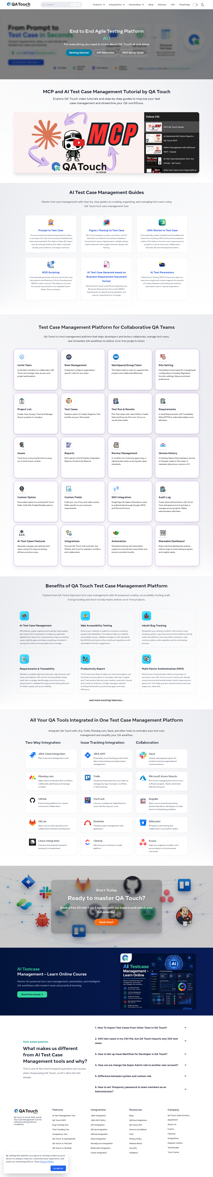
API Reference (105, 52)
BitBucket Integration (101, 1148)
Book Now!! (106, 922)
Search (63, 4)
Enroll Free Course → (32, 994)
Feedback (133, 1152)
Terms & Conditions (138, 1129)
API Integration (98, 1125)
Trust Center (173, 1152)
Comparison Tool (59, 1134)
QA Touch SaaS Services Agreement (179, 1117)
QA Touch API (135, 1125)
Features (97, 4)
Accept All (58, 1168)
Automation (135, 4)
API (173, 4)
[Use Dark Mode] (202, 4)
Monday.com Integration (102, 1143)
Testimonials (173, 1147)
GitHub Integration (99, 1134)
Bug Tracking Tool (60, 1125)
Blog (151, 4)
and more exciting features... (106, 700)
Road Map (185, 4)
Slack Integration (98, 1139)
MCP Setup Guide (133, 52)
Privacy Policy (47, 1161)
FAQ (131, 1134)
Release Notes (135, 1143)
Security (133, 1148)
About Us (172, 1124)
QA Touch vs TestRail (61, 1148)
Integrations (115, 4)
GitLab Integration (99, 1129)
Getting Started (79, 52)
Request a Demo (175, 1143)
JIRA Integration (98, 1115)
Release (162, 4)
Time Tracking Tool (60, 1129)
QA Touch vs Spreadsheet (63, 1139)
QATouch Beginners (138, 1120)
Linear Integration (99, 1152)
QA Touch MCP (59, 1120)
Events (171, 1129)
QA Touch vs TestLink (62, 1143)
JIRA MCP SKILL (98, 1120)
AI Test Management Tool (63, 1115)
